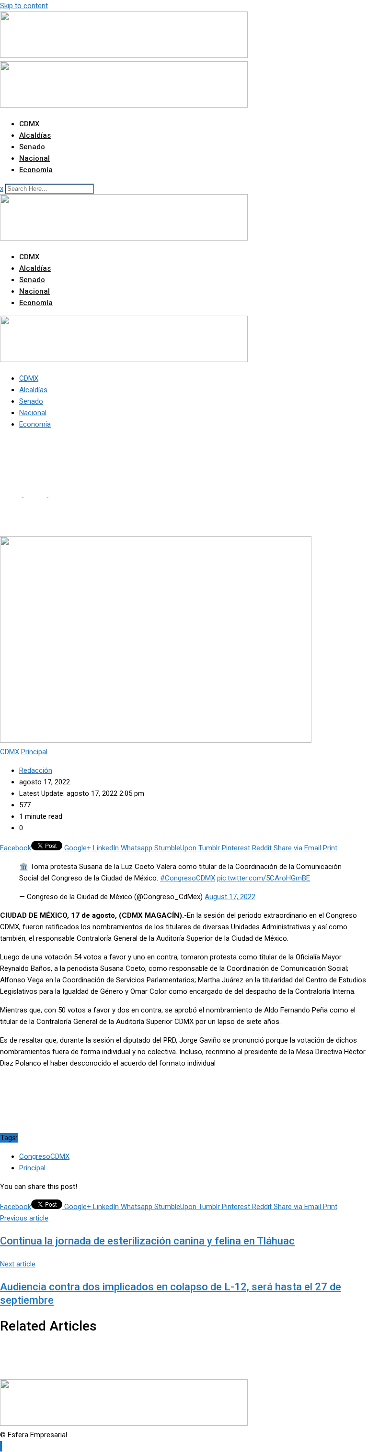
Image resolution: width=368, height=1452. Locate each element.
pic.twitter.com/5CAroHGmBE (263, 878)
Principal (32, 1168)
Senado (32, 147)
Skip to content (24, 5)
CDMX (29, 124)
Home (9, 497)
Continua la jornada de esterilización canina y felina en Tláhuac (147, 1241)
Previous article (24, 1218)
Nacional (34, 158)
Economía (36, 169)
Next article (17, 1264)
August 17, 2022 (230, 896)
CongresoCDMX (44, 1156)
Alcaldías (35, 135)
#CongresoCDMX (187, 878)
